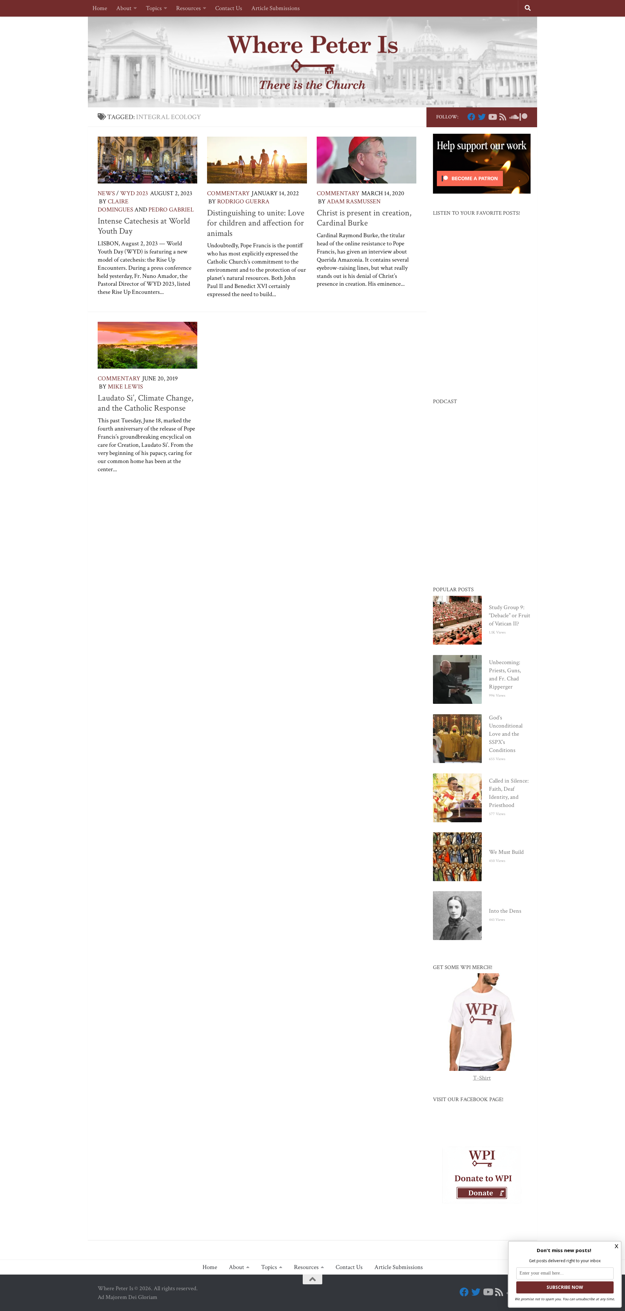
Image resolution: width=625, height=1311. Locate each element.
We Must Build (506, 852)
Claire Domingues (115, 206)
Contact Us (228, 8)
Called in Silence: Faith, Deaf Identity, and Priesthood (509, 793)
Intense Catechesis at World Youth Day (144, 226)
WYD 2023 (134, 193)
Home (99, 8)
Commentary (228, 193)
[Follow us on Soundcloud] (513, 117)
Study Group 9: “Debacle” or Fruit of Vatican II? (509, 615)
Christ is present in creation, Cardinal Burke (364, 218)
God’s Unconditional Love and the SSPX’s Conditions (505, 734)
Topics (154, 8)
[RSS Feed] (503, 117)
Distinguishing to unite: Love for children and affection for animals (255, 223)
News (106, 193)
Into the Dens (505, 911)
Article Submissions (275, 8)
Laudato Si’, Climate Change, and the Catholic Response (145, 403)
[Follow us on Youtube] (492, 117)
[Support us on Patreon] (523, 117)
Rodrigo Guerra (243, 202)
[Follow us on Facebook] (471, 117)
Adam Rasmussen (354, 202)
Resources (188, 8)
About (124, 8)
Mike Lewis (125, 387)
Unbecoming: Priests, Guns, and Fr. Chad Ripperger (505, 674)
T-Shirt (482, 1078)
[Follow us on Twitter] (482, 117)
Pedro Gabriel (171, 210)
